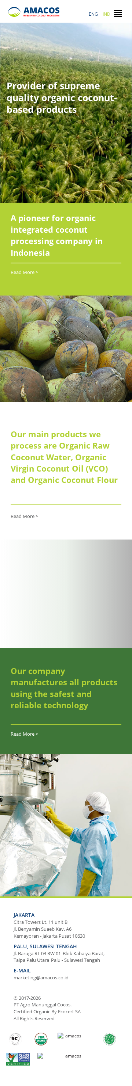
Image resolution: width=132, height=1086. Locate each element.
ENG (93, 14)
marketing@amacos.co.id (41, 977)
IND (106, 14)
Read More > (24, 272)
